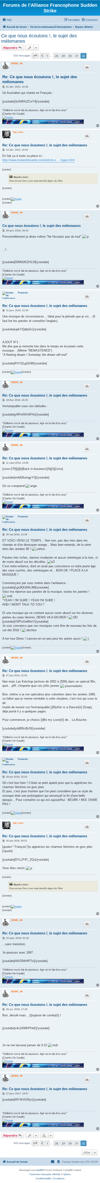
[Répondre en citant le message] (87, 67)
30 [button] (70, 56)
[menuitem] (7, 20)
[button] (35, 56)
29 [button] (63, 56)
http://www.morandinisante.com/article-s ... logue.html (38, 160)
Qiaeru (67, 1174)
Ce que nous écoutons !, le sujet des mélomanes (39, 38)
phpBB (39, 1170)
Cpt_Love (18, 132)
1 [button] (47, 56)
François (23, 292)
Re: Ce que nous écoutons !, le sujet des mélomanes (39, 79)
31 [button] (76, 56)
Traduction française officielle (44, 1174)
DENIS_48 (17, 63)
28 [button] (56, 56)
